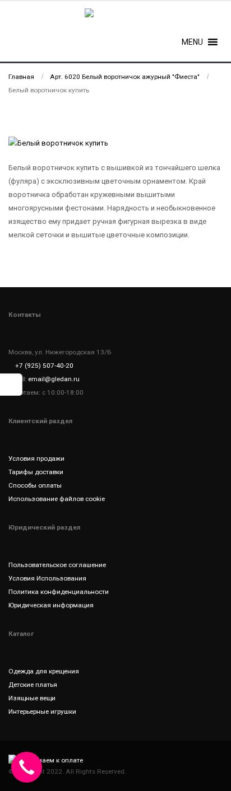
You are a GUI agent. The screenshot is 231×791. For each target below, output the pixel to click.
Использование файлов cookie (56, 499)
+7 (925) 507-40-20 (44, 365)
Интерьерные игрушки (42, 711)
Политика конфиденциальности (58, 592)
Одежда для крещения (43, 671)
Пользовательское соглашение (57, 565)
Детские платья (32, 685)
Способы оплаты (35, 485)
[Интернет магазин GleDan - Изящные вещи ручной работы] (115, 19)
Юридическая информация (51, 605)
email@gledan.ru (54, 379)
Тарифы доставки (35, 472)
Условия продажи (36, 458)
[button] (192, 42)
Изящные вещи (32, 698)
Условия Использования (47, 578)
